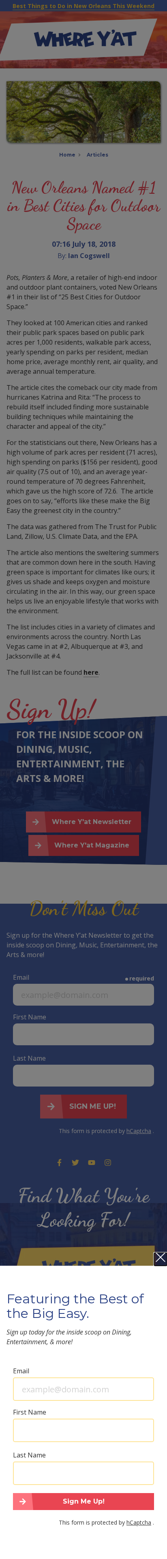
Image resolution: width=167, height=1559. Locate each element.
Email (21, 1370)
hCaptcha (138, 1522)
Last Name (29, 1455)
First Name (29, 1412)
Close (160, 1259)
